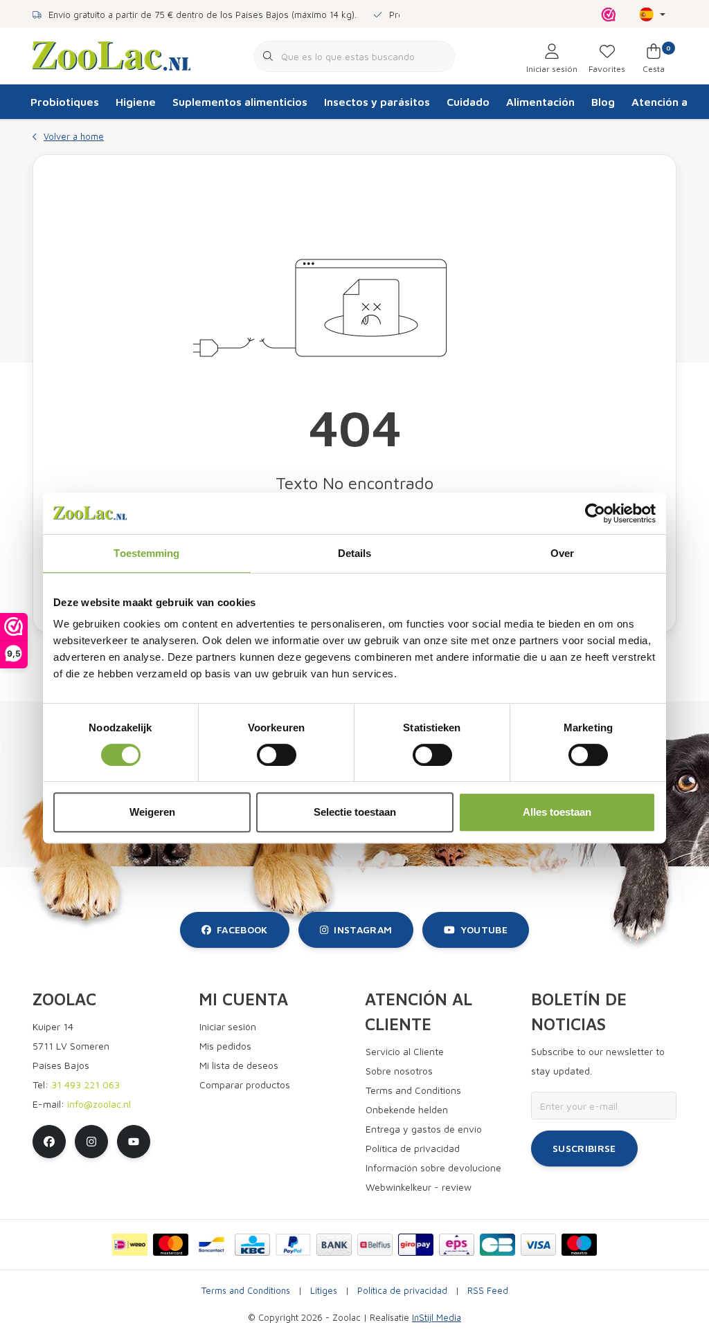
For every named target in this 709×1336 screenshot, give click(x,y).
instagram (363, 929)
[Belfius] (375, 1245)
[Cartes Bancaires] (497, 1245)
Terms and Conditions (245, 1290)
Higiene (136, 101)
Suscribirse (584, 1148)
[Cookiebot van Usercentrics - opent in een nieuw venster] (595, 513)
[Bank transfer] (334, 1245)
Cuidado (468, 101)
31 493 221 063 (85, 1084)
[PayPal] (293, 1245)
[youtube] (133, 1141)
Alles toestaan (557, 812)
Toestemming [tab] (146, 553)
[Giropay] (415, 1245)
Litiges (323, 1290)
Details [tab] (355, 553)
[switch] (276, 755)
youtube (484, 929)
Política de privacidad (402, 1290)
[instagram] (91, 1141)
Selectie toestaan (355, 812)
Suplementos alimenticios (239, 101)
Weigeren (152, 812)
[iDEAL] (129, 1245)
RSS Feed (487, 1290)
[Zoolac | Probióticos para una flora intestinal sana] (111, 54)
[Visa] (538, 1245)
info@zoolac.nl (99, 1104)
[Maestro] (579, 1245)
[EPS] (456, 1245)
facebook (242, 929)
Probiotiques (64, 101)
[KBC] (252, 1245)
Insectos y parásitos (377, 101)
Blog (603, 101)
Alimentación (540, 101)
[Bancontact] (211, 1245)
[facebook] (49, 1141)
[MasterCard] (170, 1245)
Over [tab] (562, 553)
